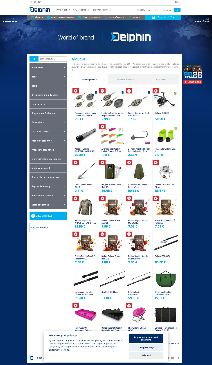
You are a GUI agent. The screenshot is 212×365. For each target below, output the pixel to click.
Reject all (146, 355)
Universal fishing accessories (46, 158)
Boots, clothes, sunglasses (45, 177)
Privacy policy (63, 10)
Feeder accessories (42, 140)
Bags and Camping (41, 186)
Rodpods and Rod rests (43, 113)
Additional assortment (43, 195)
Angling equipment (41, 168)
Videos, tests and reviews (62, 17)
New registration (81, 10)
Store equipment (40, 204)
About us (39, 17)
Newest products (89, 79)
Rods (34, 76)
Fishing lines (38, 122)
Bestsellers (161, 79)
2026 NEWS (38, 67)
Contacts (136, 17)
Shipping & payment (91, 17)
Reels (34, 85)
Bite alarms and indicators (45, 94)
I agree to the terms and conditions (146, 338)
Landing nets (38, 104)
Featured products (125, 79)
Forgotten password (101, 10)
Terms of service (116, 17)
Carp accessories (40, 131)
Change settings (146, 347)
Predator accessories (43, 149)
